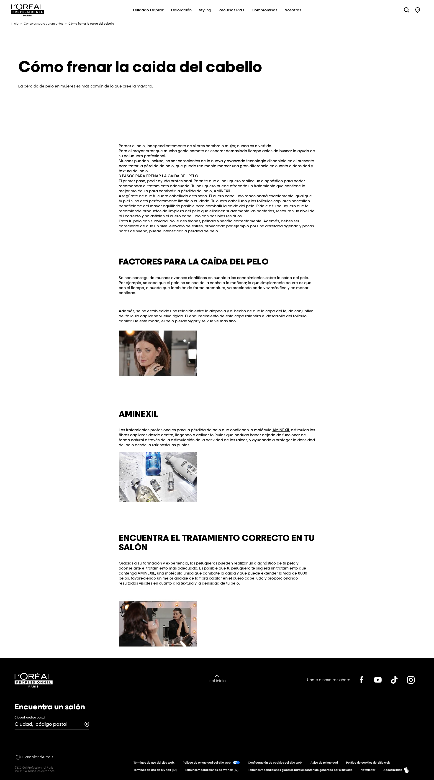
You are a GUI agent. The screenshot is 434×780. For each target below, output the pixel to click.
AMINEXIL (281, 430)
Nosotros (293, 10)
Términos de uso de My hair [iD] (155, 770)
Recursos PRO (231, 10)
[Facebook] (361, 680)
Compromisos (264, 10)
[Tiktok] (394, 680)
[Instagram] (411, 680)
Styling (205, 10)
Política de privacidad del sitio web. (207, 762)
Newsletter (368, 770)
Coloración (181, 10)
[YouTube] (378, 680)
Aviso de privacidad (324, 762)
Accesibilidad (392, 770)
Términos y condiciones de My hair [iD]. (212, 770)
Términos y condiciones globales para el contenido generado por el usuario (299, 770)
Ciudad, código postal (30, 717)
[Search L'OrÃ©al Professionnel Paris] (406, 10)
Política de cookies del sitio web (368, 762)
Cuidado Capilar (148, 10)
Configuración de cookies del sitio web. (275, 762)
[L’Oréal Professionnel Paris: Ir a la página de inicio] (27, 15)
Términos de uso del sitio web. (154, 762)
